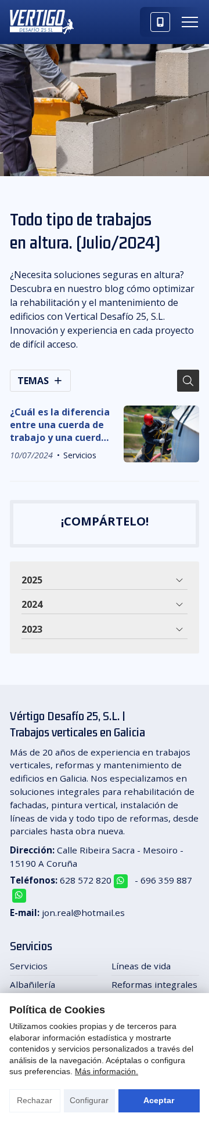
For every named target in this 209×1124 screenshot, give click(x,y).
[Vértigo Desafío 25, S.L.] (42, 22)
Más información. (106, 1071)
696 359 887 (166, 880)
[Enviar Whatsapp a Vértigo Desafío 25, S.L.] (121, 881)
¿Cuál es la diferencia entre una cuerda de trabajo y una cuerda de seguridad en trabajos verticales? (60, 425)
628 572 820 (85, 880)
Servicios (79, 455)
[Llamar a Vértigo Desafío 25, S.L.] (160, 22)
